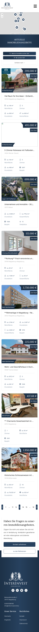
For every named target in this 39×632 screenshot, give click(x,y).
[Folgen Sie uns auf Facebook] (13, 590)
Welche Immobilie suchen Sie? (20, 53)
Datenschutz (24, 623)
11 (12, 507)
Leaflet (12, 33)
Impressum (23, 620)
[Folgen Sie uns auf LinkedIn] (21, 590)
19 (33, 507)
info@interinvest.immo (11, 606)
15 (26, 507)
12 (16, 507)
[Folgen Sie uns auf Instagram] (17, 590)
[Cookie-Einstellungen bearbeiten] (26, 590)
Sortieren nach (19, 62)
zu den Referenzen (19, 551)
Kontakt (22, 616)
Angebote (7, 620)
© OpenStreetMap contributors (31, 33)
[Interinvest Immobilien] (7, 6)
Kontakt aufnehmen (19, 544)
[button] (22, 27)
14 (23, 507)
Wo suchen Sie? (20, 57)
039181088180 (9, 603)
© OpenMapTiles (19, 33)
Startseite (7, 616)
